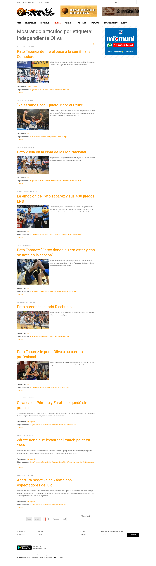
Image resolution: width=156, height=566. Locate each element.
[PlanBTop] (120, 11)
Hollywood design (86, 555)
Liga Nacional (35, 90)
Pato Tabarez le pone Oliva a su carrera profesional (50, 354)
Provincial (44, 23)
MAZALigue (95, 23)
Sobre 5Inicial (21, 531)
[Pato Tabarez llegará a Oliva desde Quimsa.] (33, 371)
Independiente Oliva (62, 90)
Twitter (82, 531)
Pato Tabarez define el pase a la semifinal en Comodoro (55, 54)
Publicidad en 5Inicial (23, 537)
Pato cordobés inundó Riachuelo (44, 307)
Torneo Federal (32, 87)
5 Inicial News (21, 534)
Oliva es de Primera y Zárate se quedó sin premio (52, 405)
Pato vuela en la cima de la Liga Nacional (51, 152)
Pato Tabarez (49, 90)
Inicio (18, 2)
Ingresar (40, 531)
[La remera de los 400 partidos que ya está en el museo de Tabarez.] (33, 217)
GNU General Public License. (54, 557)
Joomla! (19, 557)
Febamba (57, 23)
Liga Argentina (31, 422)
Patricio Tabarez (40, 137)
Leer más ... (20, 93)
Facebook (83, 534)
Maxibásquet (30, 23)
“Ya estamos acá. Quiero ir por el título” (50, 105)
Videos (47, 2)
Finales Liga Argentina (75, 462)
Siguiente (56, 519)
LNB (42, 90)
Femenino (68, 23)
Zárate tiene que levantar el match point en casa (53, 442)
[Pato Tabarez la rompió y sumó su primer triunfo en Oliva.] (33, 320)
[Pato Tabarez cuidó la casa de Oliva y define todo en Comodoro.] (33, 72)
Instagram (83, 537)
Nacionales (81, 23)
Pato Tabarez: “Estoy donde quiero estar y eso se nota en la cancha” (56, 252)
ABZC (19, 23)
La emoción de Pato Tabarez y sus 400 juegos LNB (56, 198)
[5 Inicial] (36, 13)
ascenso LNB (72, 425)
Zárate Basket (46, 425)
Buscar (39, 2)
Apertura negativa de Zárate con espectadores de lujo (44, 482)
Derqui (65, 137)
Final (64, 519)
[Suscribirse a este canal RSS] (94, 44)
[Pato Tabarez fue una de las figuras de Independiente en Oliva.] (33, 165)
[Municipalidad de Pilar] (121, 42)
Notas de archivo (28, 2)
